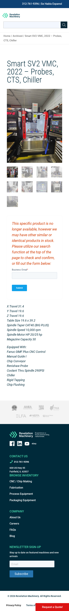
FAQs (13, 529)
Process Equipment (21, 493)
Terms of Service (35, 605)
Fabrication (16, 487)
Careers (14, 523)
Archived (17, 35)
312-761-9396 (30, 3)
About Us (15, 517)
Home (7, 35)
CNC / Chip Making (21, 481)
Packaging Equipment (23, 500)
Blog (12, 536)
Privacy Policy (13, 605)
